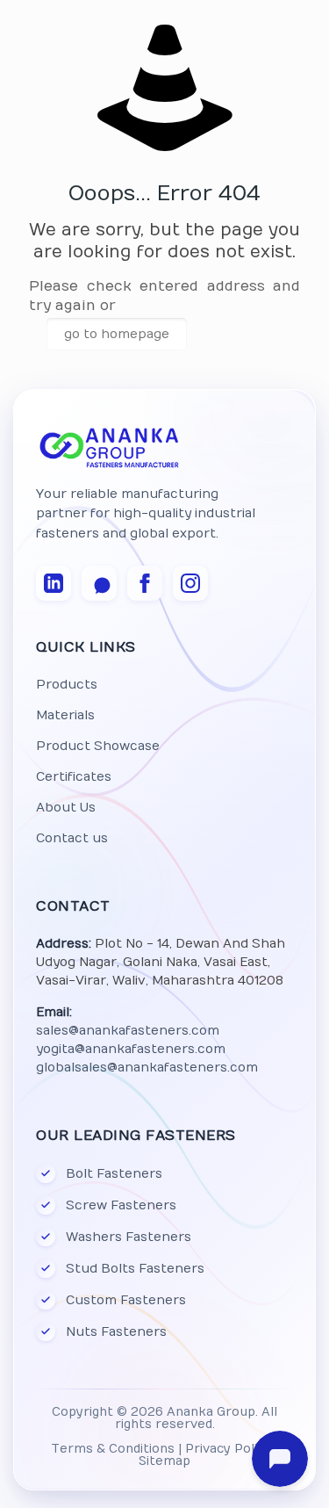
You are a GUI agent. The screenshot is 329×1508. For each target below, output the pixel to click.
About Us (66, 807)
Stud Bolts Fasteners (135, 1268)
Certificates (73, 776)
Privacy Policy (228, 1449)
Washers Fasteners (128, 1237)
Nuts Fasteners (116, 1331)
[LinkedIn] (53, 583)
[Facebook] (144, 583)
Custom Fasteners (126, 1300)
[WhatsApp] (99, 583)
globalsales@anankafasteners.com (147, 1067)
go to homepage (116, 334)
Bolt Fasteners (114, 1173)
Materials (65, 715)
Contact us (72, 838)
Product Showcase (98, 746)
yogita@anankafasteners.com (130, 1049)
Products (66, 684)
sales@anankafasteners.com (127, 1030)
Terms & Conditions (113, 1449)
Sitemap (164, 1461)
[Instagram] (190, 583)
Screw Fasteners (121, 1205)
